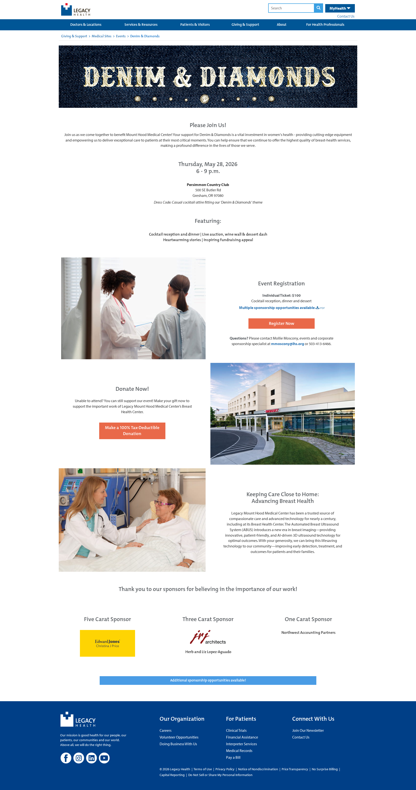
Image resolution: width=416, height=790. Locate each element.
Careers (165, 730)
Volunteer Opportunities (179, 737)
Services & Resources (140, 24)
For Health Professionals (325, 24)
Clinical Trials (236, 730)
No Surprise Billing (325, 769)
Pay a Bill (233, 757)
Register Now (281, 323)
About (281, 24)
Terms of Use (203, 769)
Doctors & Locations (85, 24)
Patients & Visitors (195, 24)
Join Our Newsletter (308, 730)
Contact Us (345, 16)
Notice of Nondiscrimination (258, 769)
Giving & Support (245, 24)
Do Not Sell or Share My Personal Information (220, 775)
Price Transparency (295, 769)
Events (121, 36)
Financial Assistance (242, 737)
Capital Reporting (172, 775)
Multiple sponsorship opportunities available (276, 307)
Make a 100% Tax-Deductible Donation (132, 431)
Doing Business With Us (178, 743)
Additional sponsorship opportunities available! (208, 680)
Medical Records (239, 750)
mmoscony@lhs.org (287, 343)
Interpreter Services (241, 743)
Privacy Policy (224, 769)
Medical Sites (101, 36)
